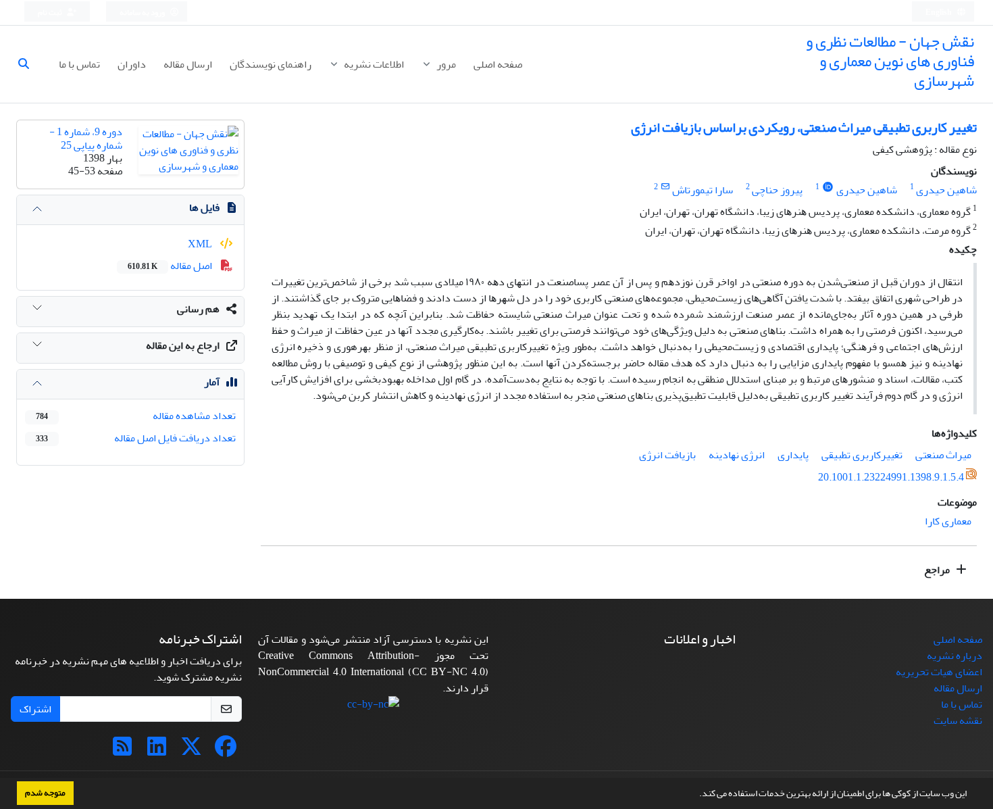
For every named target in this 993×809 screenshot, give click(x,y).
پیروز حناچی (777, 190)
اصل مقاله (171, 265)
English (939, 12)
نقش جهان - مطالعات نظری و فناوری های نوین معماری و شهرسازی (890, 61)
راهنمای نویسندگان (270, 64)
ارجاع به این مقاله (183, 345)
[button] (696, 795)
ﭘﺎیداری (793, 455)
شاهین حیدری (946, 190)
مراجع (938, 570)
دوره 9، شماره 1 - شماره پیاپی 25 (85, 138)
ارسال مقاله (187, 64)
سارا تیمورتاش (702, 190)
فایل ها (204, 207)
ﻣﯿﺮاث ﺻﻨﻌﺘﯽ (943, 455)
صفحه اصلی (498, 64)
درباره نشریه (954, 655)
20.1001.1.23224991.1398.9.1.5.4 (891, 478)
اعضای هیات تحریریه (939, 672)
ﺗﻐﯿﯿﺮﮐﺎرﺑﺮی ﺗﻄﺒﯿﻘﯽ (861, 455)
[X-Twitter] (191, 751)
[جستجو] (29, 64)
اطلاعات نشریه (373, 64)
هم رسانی (198, 309)
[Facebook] (225, 751)
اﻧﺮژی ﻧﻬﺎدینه (737, 455)
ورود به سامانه (143, 12)
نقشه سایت (958, 720)
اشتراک (35, 709)
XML (201, 244)
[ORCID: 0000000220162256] (827, 187)
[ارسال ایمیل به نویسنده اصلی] (665, 187)
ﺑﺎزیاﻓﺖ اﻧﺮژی (667, 455)
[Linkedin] (157, 751)
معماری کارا (948, 521)
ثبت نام (50, 12)
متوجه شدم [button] (45, 793)
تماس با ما (79, 64)
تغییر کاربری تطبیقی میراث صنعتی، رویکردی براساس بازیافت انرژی (804, 127)
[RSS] (122, 751)
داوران (132, 64)
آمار (212, 382)
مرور (445, 64)
